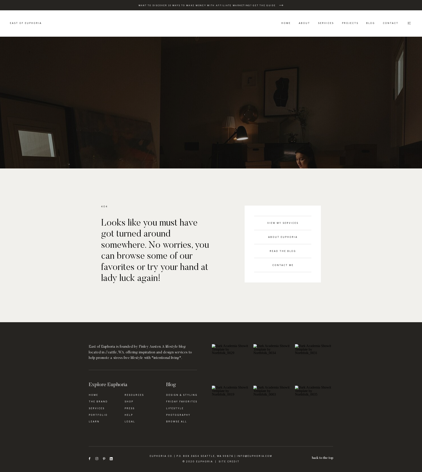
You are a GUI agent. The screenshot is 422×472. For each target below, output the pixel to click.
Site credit (229, 461)
